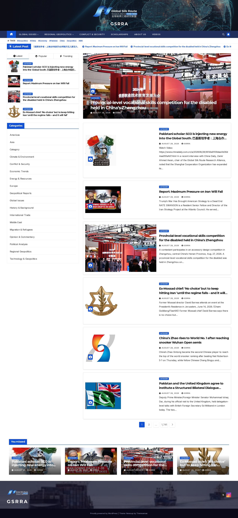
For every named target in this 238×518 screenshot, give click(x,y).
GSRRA (118, 113)
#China (33, 41)
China (62, 41)
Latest (19, 56)
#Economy (42, 41)
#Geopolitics (22, 41)
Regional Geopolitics (58, 34)
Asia (12, 142)
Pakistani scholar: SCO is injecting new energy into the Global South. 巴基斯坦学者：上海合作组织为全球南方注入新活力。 (49, 70)
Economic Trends (19, 171)
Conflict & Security (92, 34)
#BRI (81, 41)
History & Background (21, 207)
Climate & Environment (22, 156)
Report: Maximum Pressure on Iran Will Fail (46, 83)
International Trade (20, 215)
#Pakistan (53, 41)
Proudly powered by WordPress (104, 513)
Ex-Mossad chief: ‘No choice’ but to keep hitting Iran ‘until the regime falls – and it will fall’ (154, 105)
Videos (156, 34)
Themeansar (141, 513)
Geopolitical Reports (20, 193)
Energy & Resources (21, 178)
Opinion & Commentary (22, 237)
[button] (223, 34)
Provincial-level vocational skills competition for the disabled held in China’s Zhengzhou (49, 98)
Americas (15, 135)
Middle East (16, 222)
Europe (14, 186)
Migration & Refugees (21, 229)
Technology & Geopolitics (23, 258)
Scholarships (119, 34)
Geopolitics (71, 41)
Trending (67, 56)
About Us (140, 34)
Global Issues (28, 34)
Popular (42, 56)
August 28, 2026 (102, 113)
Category (95, 98)
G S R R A (119, 23)
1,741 (164, 424)
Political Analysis (19, 244)
